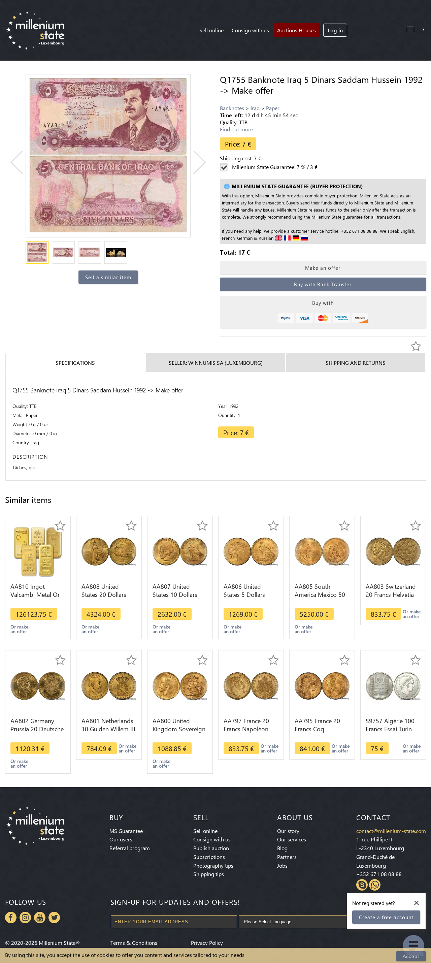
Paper (272, 107)
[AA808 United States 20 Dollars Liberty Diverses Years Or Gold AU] (108, 550)
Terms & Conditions (133, 942)
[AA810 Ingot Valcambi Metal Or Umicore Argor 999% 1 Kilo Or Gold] (37, 550)
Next (194, 162)
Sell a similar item (108, 277)
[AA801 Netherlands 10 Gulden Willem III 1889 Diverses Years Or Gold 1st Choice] (108, 685)
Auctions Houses (296, 30)
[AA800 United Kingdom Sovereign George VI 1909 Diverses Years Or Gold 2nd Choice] (180, 685)
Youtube (39, 917)
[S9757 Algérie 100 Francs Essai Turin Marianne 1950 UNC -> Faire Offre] (393, 685)
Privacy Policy (207, 942)
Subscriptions (209, 856)
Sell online (211, 30)
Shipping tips (208, 873)
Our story (288, 830)
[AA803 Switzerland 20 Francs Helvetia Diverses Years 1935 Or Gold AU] (393, 550)
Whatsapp (374, 885)
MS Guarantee (126, 830)
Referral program (129, 848)
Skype (362, 885)
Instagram (25, 917)
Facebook (10, 917)
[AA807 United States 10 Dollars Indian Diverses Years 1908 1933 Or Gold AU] (180, 550)
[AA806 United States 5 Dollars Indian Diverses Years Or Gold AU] (251, 550)
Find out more (236, 129)
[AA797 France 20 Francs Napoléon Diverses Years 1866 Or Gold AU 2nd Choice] (251, 685)
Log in (335, 30)
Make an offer (322, 267)
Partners (287, 856)
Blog (282, 848)
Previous (22, 162)
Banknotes (232, 107)
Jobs (282, 865)
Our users (120, 839)
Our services (291, 839)
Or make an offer (19, 629)
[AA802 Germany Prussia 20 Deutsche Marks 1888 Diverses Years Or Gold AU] (37, 685)
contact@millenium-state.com (391, 830)
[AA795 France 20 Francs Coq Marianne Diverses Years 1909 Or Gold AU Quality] (322, 685)
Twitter (54, 917)
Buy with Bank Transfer (323, 284)
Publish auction (211, 848)
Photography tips (213, 865)
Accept (411, 956)
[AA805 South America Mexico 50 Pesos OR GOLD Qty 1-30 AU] (322, 550)
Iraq (255, 107)
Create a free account (386, 917)
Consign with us (250, 30)
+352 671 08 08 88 (379, 873)
